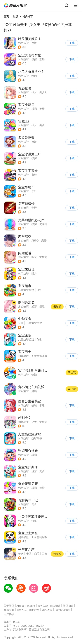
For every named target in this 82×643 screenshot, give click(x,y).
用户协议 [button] (9, 614)
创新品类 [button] (23, 421)
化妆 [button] (34, 421)
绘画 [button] (34, 75)
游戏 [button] (15, 16)
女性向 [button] (43, 257)
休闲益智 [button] (23, 42)
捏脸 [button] (42, 306)
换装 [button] (34, 42)
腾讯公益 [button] (9, 610)
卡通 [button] (42, 405)
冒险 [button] (42, 487)
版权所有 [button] (21, 610)
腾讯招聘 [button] (68, 605)
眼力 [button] (34, 273)
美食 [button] (42, 125)
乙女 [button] (44, 553)
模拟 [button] (34, 59)
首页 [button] (6, 16)
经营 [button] (34, 92)
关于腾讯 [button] (9, 605)
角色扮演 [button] (23, 207)
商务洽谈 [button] (55, 605)
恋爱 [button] (44, 240)
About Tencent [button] (25, 605)
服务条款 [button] (42, 605)
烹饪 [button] (42, 59)
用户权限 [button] (34, 610)
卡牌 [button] (34, 207)
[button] (15, 5)
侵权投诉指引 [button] (62, 610)
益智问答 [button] (36, 438)
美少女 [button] (43, 92)
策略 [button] (20, 553)
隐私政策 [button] (47, 610)
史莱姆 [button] (43, 224)
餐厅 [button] (42, 108)
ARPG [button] (35, 240)
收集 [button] (34, 520)
